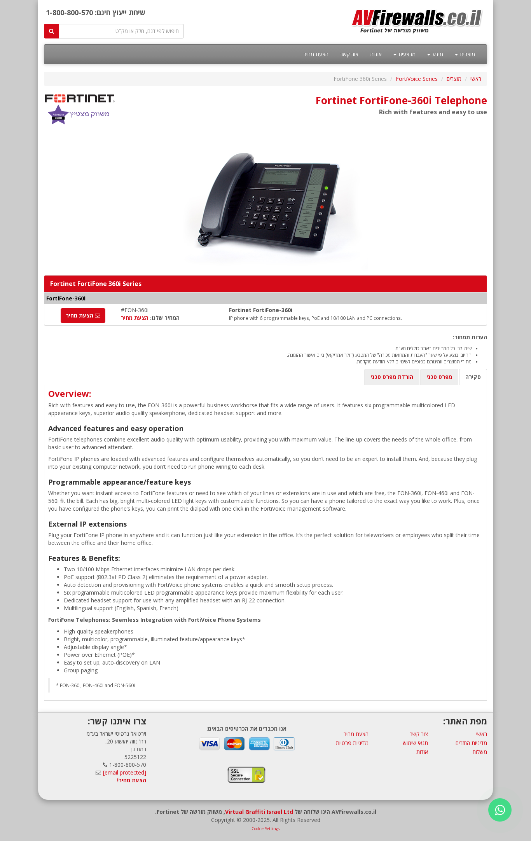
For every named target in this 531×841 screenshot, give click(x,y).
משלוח (480, 752)
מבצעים (406, 54)
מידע (437, 54)
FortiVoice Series (417, 78)
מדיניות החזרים (471, 743)
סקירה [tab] (473, 376)
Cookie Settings (265, 828)
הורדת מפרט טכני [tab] (391, 376)
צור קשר (349, 54)
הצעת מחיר (316, 54)
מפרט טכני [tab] (439, 376)
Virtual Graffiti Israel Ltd (259, 811)
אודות (376, 54)
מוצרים (467, 54)
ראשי (475, 78)
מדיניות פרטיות (352, 743)
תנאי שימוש (415, 743)
